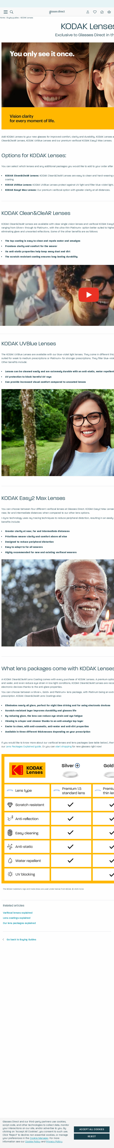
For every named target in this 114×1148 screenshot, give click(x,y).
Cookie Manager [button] (39, 1138)
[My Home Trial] (102, 12)
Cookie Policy (33, 1141)
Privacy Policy (54, 1141)
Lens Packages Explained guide (23, 746)
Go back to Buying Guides (21, 939)
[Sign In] (87, 12)
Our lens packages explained (19, 923)
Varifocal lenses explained (18, 912)
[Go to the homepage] (57, 12)
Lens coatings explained (16, 918)
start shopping (64, 746)
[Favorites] (94, 12)
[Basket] (109, 12)
